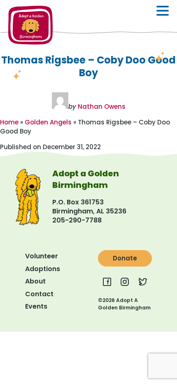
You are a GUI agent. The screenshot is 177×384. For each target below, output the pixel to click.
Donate (125, 258)
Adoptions (42, 269)
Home (9, 122)
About (35, 281)
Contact (39, 294)
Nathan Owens (102, 106)
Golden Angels (48, 122)
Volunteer (41, 256)
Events (36, 306)
